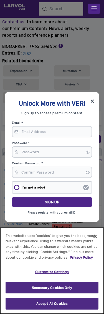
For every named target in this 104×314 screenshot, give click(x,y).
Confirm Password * (27, 163)
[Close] (95, 236)
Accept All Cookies (52, 303)
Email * (17, 123)
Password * (21, 143)
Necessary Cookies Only (52, 288)
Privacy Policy (81, 257)
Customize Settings (52, 272)
